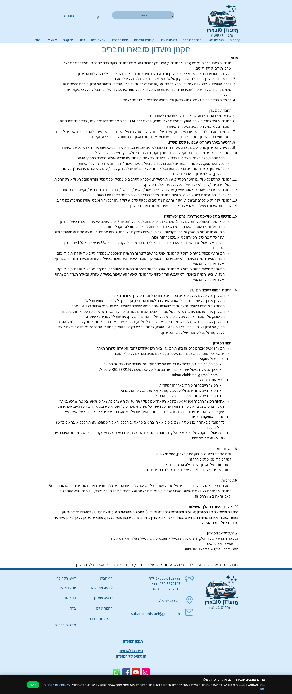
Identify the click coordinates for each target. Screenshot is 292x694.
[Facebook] (126, 672)
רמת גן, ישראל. (169, 600)
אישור (33, 684)
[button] (98, 17)
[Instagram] (146, 672)
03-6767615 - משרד (165, 588)
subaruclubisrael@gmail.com (194, 374)
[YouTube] (136, 672)
